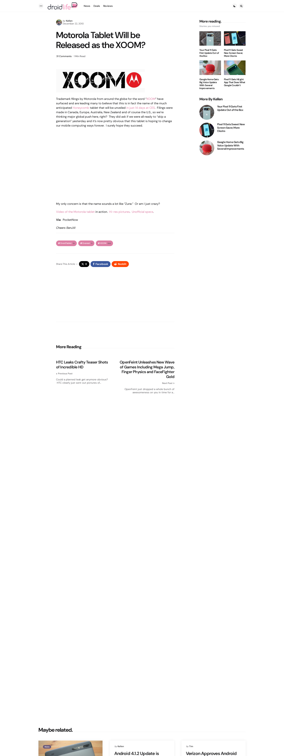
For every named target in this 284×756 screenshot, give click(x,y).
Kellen (69, 20)
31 (64, 56)
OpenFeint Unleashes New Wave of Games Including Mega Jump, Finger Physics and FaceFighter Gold (147, 369)
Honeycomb (81, 108)
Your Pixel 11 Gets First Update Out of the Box (209, 53)
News (47, 747)
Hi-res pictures (119, 212)
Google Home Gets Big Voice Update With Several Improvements (209, 84)
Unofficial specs (142, 212)
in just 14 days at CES (140, 108)
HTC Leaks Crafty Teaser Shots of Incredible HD (82, 364)
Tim (191, 746)
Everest (87, 243)
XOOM (150, 99)
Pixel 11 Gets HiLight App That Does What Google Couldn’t (234, 82)
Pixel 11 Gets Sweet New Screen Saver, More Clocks (233, 53)
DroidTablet (67, 243)
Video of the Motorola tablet (75, 212)
